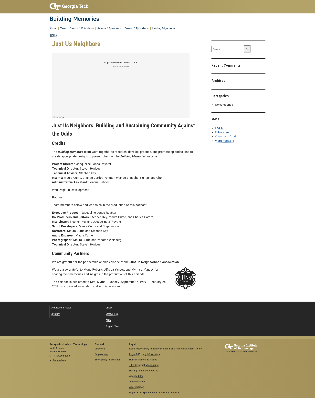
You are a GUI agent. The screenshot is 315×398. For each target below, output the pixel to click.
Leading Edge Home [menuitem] (163, 28)
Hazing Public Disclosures (143, 370)
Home (53, 35)
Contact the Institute (61, 307)
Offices (109, 307)
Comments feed (225, 136)
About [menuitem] (53, 28)
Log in (219, 128)
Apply (108, 320)
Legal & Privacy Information (144, 354)
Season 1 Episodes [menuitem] (81, 28)
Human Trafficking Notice (143, 359)
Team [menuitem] (63, 28)
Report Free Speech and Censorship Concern (154, 392)
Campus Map (112, 314)
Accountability (137, 381)
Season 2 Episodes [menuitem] (108, 28)
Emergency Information (108, 359)
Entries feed (223, 132)
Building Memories (74, 19)
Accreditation (136, 387)
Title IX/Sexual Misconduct (143, 365)
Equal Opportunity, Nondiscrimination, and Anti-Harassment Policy (165, 348)
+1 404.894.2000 (61, 355)
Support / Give (112, 326)
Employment (101, 354)
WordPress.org (224, 140)
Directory (55, 314)
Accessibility (136, 376)
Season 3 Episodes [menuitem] (136, 28)
